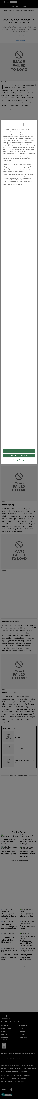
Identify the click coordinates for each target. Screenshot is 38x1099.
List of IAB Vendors (9, 186)
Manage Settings (18, 460)
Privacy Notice (7, 155)
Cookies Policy (18, 155)
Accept (19, 451)
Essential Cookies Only (19, 455)
